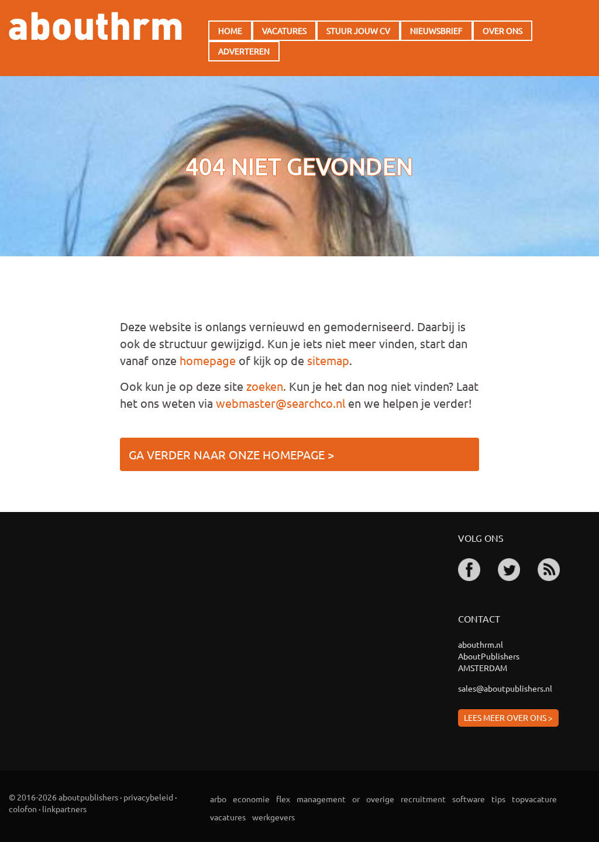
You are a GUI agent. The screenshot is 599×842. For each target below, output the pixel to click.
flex (283, 798)
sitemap (328, 360)
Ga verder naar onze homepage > (231, 454)
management (321, 798)
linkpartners (64, 808)
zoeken (264, 386)
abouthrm (95, 26)
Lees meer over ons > (508, 717)
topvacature (534, 798)
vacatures (228, 817)
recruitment (423, 798)
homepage (208, 360)
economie (251, 798)
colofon (23, 808)
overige (380, 798)
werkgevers (273, 817)
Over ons (502, 30)
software (468, 798)
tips (498, 798)
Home (230, 30)
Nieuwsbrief (436, 30)
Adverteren (244, 51)
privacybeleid (148, 797)
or (356, 798)
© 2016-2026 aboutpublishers (63, 797)
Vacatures (284, 30)
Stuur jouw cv (358, 30)
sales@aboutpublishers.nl (505, 688)
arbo (218, 798)
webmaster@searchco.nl (280, 403)
